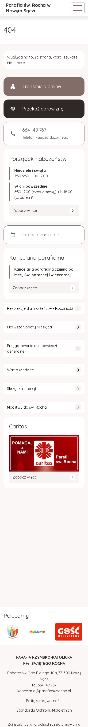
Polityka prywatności (44, 700)
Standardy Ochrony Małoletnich (44, 710)
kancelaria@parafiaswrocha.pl (44, 691)
